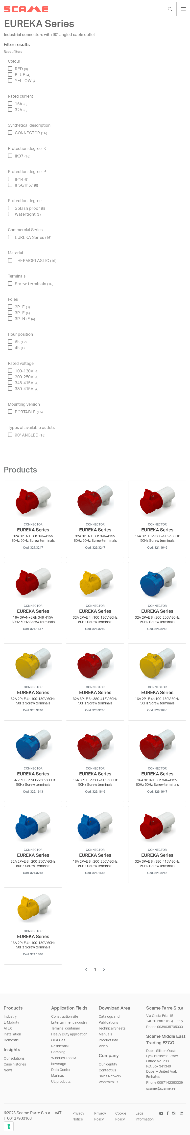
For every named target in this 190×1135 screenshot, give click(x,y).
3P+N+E (25, 319)
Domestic (11, 1040)
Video (103, 1046)
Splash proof (30, 208)
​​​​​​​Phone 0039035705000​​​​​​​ (164, 1027)
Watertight (28, 214)
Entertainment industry (69, 1022)
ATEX (8, 1028)
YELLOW (25, 81)
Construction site (64, 1016)
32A (21, 110)
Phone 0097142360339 (164, 1082)
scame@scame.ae (160, 1088)
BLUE (22, 75)
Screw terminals (34, 284)
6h (21, 342)
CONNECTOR (31, 133)
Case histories (15, 1064)
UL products (61, 1081)
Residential (60, 1046)
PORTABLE (29, 412)
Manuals (105, 1034)
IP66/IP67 (26, 185)
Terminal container (65, 1028)
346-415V (26, 383)
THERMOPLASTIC (35, 261)
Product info (108, 1040)
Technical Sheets (112, 1028)
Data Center (61, 1070)
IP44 (21, 179)
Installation (12, 1034)
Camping (58, 1052)
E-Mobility (11, 1022)
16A (21, 104)
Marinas (57, 1076)
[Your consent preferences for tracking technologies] (8, 1126)
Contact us (107, 1070)
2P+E (22, 307)
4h (19, 348)
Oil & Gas (58, 1040)
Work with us (108, 1082)
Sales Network (110, 1076)
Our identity (108, 1064)
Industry (10, 1016)
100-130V (26, 371)
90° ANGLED (30, 435)
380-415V (26, 389)
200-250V (26, 377)
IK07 (22, 156)
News (8, 1070)
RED (21, 69)
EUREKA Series (33, 238)
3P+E (22, 313)
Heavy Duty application (69, 1034)
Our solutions (14, 1058)
